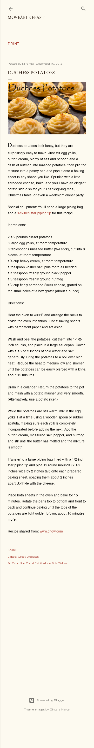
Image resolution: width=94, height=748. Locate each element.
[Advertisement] (47, 626)
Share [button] (12, 550)
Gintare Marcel (60, 709)
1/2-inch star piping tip (34, 212)
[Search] (83, 7)
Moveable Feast (26, 17)
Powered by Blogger (51, 700)
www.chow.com (51, 531)
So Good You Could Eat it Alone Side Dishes (37, 563)
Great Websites (28, 556)
